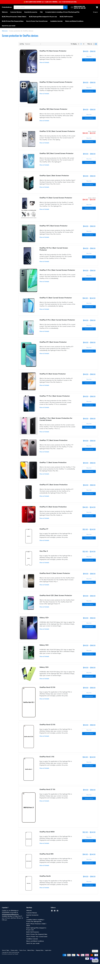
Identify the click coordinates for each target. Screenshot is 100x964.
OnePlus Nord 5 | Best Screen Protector (55, 573)
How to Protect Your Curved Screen (37, 21)
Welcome (5, 12)
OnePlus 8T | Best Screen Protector (53, 342)
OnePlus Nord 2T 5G (47, 789)
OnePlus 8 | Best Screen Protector (53, 374)
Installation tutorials (56, 21)
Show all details (44, 62)
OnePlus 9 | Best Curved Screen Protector (56, 298)
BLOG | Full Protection (66, 16)
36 (81, 44)
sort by (22, 44)
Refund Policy (31, 950)
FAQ (41, 12)
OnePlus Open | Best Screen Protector (54, 175)
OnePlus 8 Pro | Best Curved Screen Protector (57, 320)
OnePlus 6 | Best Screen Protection (53, 507)
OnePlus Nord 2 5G (47, 756)
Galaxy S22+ (44, 617)
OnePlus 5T (44, 529)
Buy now (89, 56)
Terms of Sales (5, 950)
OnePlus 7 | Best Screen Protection (53, 462)
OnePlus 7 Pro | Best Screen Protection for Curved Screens (56, 419)
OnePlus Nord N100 (47, 832)
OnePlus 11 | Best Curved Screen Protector (56, 198)
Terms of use (22, 950)
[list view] (96, 44)
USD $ (94, 951)
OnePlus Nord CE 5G (47, 687)
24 (78, 44)
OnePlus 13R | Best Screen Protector (53, 109)
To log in (95, 12)
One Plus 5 (44, 551)
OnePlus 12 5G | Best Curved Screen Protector (57, 131)
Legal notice (48, 950)
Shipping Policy (39, 950)
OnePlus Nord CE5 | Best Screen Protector (56, 595)
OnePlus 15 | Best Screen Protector (53, 51)
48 (83, 44)
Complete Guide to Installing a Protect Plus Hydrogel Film (62, 12)
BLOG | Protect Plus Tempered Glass (12, 21)
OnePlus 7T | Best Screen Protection (53, 440)
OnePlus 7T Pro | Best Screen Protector (55, 396)
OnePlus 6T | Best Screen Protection (54, 484)
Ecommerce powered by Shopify (10, 954)
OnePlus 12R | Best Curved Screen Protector (56, 153)
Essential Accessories (30, 12)
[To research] (65, 7)
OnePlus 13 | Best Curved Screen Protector (56, 82)
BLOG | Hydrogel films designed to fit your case (43, 16)
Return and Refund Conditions (74, 21)
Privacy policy (14, 950)
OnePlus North (45, 876)
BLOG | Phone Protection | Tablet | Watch (14, 16)
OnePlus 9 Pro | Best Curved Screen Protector (57, 270)
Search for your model (8, 25)
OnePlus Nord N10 (46, 854)
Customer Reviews (16, 12)
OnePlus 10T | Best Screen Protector (53, 226)
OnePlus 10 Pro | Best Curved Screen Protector (54, 249)
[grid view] (94, 44)
